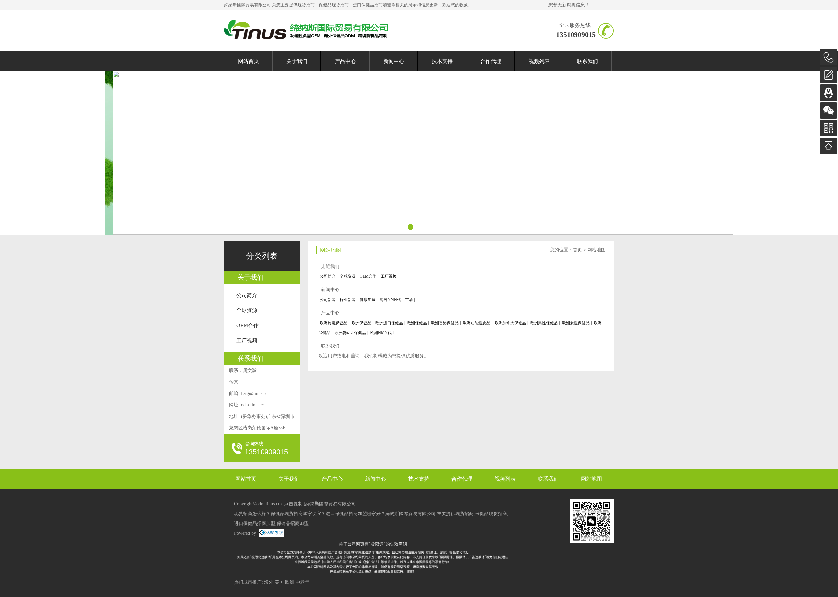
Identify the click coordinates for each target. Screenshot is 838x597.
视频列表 (539, 61)
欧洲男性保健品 (544, 323)
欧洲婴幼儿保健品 (350, 332)
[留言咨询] (828, 75)
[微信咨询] (828, 110)
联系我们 (587, 61)
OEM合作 (247, 325)
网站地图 (596, 249)
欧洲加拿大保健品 (510, 323)
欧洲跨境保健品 (333, 323)
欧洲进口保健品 (389, 323)
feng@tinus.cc (254, 393)
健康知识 (367, 299)
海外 (268, 582)
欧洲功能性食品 (476, 323)
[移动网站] (828, 128)
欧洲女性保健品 (576, 323)
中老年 (302, 582)
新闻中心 (393, 61)
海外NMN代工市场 (396, 299)
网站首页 (248, 61)
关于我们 (296, 61)
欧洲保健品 (361, 323)
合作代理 (490, 61)
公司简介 (246, 295)
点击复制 (293, 503)
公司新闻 (328, 299)
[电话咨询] (828, 57)
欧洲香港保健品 (445, 323)
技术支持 (442, 61)
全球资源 (246, 310)
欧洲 (289, 582)
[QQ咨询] (828, 92)
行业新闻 (347, 299)
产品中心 (345, 61)
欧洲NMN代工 (382, 332)
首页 (577, 249)
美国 (279, 582)
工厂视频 (246, 340)
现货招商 (306, 4)
